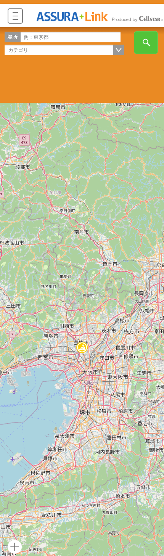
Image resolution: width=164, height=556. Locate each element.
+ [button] (15, 547)
